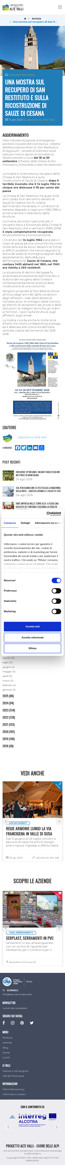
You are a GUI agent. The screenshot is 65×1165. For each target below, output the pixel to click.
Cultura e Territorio (21, 74)
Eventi (6, 1052)
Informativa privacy (13, 1089)
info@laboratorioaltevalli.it (17, 994)
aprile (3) (7, 675)
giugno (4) (8, 667)
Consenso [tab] (10, 522)
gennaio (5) (8, 689)
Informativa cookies (14, 1094)
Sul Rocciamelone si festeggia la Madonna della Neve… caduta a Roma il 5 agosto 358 (38, 489)
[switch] (56, 590)
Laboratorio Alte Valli (40, 119)
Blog (5, 1047)
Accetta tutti (33, 626)
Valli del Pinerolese (13, 1076)
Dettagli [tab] (25, 522)
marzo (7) (7, 680)
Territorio (7, 1037)
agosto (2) (8, 657)
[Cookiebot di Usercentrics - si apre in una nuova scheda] (46, 514)
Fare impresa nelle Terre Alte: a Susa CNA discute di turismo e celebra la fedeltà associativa (37, 506)
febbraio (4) (9, 685)
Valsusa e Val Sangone (15, 1071)
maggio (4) (8, 671)
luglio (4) (7, 662)
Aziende (7, 1042)
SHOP (6, 1057)
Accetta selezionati (33, 637)
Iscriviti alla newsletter (14, 1008)
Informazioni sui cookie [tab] (48, 522)
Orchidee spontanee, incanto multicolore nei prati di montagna (38, 473)
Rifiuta (32, 648)
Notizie (36, 18)
